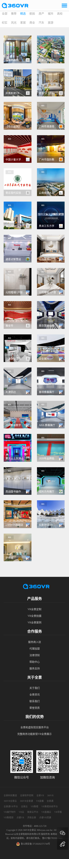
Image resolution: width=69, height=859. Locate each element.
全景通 (50, 801)
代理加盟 (34, 648)
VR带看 (58, 812)
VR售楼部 (8, 817)
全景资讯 (34, 694)
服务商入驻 (34, 642)
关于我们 (34, 688)
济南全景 (31, 817)
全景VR (40, 795)
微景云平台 (32, 812)
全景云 (24, 806)
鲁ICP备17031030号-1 (52, 838)
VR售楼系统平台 (49, 806)
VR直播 (40, 801)
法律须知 (34, 655)
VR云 (21, 812)
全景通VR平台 (11, 806)
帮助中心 (34, 662)
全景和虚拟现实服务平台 (34, 727)
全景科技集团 (10, 795)
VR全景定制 (34, 609)
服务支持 (34, 668)
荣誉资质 (34, 708)
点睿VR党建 (45, 817)
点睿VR (20, 817)
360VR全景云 (10, 801)
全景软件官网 (26, 795)
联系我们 (34, 701)
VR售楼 (34, 806)
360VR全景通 (26, 801)
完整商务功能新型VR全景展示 (34, 734)
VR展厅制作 (10, 812)
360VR (50, 795)
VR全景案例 (34, 622)
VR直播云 (46, 812)
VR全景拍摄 (34, 616)
